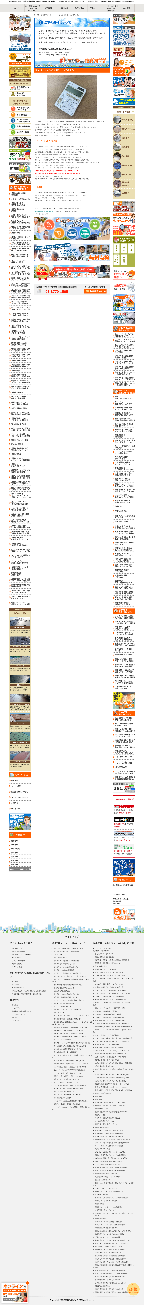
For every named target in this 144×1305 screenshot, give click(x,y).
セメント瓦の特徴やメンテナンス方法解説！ (20, 302)
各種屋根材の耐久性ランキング (105, 1210)
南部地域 (14, 841)
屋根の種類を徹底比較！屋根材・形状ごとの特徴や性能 (113, 1026)
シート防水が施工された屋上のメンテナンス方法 (20, 273)
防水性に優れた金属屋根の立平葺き (107, 1228)
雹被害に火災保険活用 (102, 1286)
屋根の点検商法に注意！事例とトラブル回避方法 (124, 660)
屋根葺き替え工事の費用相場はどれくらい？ (124, 414)
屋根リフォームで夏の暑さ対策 (64, 1003)
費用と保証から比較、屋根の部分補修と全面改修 (125, 419)
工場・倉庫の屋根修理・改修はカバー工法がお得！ (125, 730)
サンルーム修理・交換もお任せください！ (124, 724)
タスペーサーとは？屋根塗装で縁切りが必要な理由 (112, 1074)
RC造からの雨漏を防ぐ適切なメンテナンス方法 (111, 1158)
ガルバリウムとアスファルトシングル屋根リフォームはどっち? (21, 495)
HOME (36, 15)
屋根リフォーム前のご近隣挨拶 (64, 970)
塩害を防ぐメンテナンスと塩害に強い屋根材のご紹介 (113, 1240)
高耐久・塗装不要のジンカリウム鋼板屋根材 (20, 526)
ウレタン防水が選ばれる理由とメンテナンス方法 (20, 267)
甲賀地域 (14, 845)
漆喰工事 (125, 138)
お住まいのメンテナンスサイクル (106, 1188)
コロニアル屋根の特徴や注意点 (122, 458)
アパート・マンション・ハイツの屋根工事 (68, 1009)
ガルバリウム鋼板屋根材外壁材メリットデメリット (125, 378)
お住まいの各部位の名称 (20, 199)
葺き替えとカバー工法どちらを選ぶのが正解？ (124, 430)
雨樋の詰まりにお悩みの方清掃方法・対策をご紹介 (125, 741)
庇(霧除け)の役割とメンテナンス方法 (18, 332)
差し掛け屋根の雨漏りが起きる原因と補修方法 (20, 387)
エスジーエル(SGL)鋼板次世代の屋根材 (20, 515)
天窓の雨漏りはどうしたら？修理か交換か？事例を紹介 (113, 1063)
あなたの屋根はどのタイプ (104, 954)
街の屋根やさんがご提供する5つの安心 (32, 8)
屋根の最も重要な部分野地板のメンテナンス (19, 449)
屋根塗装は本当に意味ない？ (18, 210)
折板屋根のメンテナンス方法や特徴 (107, 1044)
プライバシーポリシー (19, 797)
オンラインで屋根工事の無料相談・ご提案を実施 (124, 617)
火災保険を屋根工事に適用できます (65, 997)
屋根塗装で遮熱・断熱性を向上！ (106, 1124)
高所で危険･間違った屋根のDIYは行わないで (110, 1161)
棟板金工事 (126, 175)
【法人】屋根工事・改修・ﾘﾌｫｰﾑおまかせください (125, 772)
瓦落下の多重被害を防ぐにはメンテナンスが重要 (124, 532)
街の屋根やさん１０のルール (21, 954)
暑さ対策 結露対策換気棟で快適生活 (19, 397)
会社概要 (126, 8)
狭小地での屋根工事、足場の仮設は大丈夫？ (110, 987)
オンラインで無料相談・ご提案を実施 (66, 951)
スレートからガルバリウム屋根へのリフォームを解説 (125, 340)
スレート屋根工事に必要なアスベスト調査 (109, 1146)
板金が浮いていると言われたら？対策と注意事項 (125, 665)
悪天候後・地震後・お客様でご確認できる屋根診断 (112, 960)
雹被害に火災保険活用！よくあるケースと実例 (124, 598)
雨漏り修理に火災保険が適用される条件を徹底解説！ (113, 1292)
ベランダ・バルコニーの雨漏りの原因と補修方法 (20, 296)
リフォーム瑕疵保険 (18, 961)
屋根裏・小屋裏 (17, 392)
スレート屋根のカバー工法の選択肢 (125, 447)
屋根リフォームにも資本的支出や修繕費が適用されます (72, 1043)
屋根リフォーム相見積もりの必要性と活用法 (68, 1033)
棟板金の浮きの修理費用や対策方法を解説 (20, 228)
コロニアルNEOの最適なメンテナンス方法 (124, 496)
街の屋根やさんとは (18, 948)
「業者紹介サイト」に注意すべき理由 (123, 687)
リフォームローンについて (62, 1040)
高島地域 (14, 856)
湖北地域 (14, 864)
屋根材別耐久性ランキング (18, 465)
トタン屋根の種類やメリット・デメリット (123, 463)
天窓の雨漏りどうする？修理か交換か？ (20, 568)
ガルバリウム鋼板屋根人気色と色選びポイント (124, 362)
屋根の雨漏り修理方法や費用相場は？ (20, 544)
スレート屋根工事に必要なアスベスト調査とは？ (20, 591)
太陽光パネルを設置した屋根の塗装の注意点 (124, 474)
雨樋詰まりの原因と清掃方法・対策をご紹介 (68, 1088)
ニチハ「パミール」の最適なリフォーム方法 (110, 975)
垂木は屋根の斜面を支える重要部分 (65, 1052)
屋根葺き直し (127, 165)
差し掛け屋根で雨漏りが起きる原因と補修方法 (110, 1259)
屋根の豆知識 (16, 454)
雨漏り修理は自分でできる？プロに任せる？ (20, 216)
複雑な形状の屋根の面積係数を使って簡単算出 (20, 365)
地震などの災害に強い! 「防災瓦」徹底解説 (123, 560)
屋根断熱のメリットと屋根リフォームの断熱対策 (20, 580)
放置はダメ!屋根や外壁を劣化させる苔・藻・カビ (20, 477)
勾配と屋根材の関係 (19, 408)
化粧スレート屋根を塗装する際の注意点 (122, 479)
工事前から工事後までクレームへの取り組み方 (124, 633)
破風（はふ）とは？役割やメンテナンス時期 (20, 603)
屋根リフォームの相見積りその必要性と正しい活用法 (125, 622)
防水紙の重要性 (17, 444)
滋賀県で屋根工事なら (19, 792)
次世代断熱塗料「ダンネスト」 (121, 576)
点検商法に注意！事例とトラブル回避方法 (68, 973)
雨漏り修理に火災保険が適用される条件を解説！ (124, 592)
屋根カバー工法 (128, 129)
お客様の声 (63, 8)
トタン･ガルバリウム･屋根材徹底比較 (19, 502)
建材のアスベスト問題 (19, 440)
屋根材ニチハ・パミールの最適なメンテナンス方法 (125, 485)
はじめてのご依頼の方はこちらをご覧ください (69, 948)
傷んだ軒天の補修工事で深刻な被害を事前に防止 (20, 255)
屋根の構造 (15, 233)
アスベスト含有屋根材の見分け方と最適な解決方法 (112, 1143)
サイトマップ (16, 809)
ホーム (16, 8)
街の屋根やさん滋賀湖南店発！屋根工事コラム (27, 994)
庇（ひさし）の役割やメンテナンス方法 (20, 556)
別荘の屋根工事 (121, 767)
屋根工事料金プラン (60, 958)
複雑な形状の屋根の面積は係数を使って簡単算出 (111, 1112)
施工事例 (48, 8)
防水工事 (125, 156)
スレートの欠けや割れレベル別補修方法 (123, 452)
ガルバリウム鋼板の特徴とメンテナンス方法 (20, 521)
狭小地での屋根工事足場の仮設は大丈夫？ (123, 501)
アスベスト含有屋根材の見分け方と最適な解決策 (20, 435)
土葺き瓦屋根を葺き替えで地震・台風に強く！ (20, 314)
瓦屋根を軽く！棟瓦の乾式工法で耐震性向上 (110, 1133)
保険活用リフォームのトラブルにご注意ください (125, 682)
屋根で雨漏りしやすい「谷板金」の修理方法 (19, 419)
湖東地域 (14, 860)
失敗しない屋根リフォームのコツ (123, 403)
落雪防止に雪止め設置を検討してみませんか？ (69, 1076)
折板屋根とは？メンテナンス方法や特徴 (124, 468)
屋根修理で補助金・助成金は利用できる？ (123, 603)
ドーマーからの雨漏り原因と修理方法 (19, 562)
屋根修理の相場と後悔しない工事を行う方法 (123, 408)
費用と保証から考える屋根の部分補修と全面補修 (70, 1046)
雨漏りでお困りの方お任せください (65, 964)
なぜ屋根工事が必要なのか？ (124, 397)
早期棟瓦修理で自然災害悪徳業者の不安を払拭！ (20, 320)
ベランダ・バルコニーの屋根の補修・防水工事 (69, 1000)
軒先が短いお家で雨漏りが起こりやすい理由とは (20, 429)
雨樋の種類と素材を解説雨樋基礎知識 (20, 585)
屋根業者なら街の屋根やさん (21, 1011)
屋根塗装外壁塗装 (125, 184)
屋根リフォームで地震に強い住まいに (66, 994)
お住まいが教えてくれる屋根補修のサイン (124, 425)
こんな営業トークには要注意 (123, 650)
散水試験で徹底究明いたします (64, 988)
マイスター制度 (17, 967)
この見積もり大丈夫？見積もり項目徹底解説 (123, 639)
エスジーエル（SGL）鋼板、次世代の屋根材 (110, 1225)
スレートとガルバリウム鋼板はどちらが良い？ (124, 335)
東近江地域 (15, 849)
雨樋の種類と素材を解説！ (62, 1098)
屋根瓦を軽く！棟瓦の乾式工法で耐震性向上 (123, 549)
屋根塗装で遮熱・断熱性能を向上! (123, 582)
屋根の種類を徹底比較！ (120, 436)
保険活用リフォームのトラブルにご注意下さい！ (111, 1234)
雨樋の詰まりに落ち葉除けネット (65, 1091)
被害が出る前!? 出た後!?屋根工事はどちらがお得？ (125, 644)
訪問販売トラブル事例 (123, 654)
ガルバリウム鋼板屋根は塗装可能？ (124, 351)
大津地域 (14, 853)
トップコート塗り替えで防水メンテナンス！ (20, 597)
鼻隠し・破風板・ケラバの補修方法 (20, 238)
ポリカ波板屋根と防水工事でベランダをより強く (125, 735)
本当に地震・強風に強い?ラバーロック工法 (21, 355)
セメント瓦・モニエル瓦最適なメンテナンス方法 (20, 308)
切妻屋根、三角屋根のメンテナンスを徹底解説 (20, 381)
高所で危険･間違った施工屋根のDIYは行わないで (21, 532)
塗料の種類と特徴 (123, 799)
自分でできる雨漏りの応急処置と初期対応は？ (124, 587)
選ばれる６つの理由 (18, 951)
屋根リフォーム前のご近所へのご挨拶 (122, 628)
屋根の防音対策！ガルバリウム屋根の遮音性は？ (125, 384)
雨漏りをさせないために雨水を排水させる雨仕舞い (112, 1262)
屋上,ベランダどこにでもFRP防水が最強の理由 (20, 285)
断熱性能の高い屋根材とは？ (17, 574)
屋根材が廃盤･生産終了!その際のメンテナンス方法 (112, 1084)
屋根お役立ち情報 (122, 521)
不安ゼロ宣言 (16, 958)
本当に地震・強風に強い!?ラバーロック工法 (109, 1253)
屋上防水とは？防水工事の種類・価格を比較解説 (20, 291)
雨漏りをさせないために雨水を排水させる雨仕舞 (20, 413)
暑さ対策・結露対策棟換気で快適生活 (107, 1118)
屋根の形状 (15, 371)
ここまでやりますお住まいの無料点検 (111, 8)
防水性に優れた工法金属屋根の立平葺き (19, 344)
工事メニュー (95, 8)
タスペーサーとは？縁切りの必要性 (19, 261)
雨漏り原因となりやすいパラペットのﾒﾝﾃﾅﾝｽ (20, 279)
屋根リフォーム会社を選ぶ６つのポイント (125, 516)
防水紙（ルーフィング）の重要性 (106, 1201)
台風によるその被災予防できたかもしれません (125, 527)
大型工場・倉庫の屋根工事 (62, 1006)
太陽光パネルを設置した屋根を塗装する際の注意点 (70, 1101)
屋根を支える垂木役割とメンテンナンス (19, 538)
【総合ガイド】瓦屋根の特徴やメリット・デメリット (113, 1023)
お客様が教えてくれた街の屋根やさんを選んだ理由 (29, 991)
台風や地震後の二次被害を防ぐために (124, 543)
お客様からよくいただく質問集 (105, 969)
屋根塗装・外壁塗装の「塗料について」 (108, 963)
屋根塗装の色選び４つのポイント (122, 571)
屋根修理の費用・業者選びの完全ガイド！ (20, 204)
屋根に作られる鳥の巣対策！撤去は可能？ (68, 1095)
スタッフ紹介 (16, 786)
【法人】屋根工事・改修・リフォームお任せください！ (72, 1016)
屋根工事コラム (46, 15)
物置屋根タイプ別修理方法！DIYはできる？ (123, 719)
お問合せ (14, 803)
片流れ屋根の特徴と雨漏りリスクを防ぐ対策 (20, 375)
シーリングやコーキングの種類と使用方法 (20, 338)
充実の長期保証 (17, 964)
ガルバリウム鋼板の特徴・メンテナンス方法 (110, 1152)
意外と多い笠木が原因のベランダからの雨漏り (20, 249)
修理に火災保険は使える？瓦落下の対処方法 (125, 538)
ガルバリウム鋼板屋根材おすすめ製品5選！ (124, 368)
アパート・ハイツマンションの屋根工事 (123, 762)
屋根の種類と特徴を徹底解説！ (19, 194)
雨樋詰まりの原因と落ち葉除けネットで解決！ (125, 746)
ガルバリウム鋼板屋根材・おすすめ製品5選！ (110, 996)
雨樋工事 (125, 147)
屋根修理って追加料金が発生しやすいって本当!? (124, 671)
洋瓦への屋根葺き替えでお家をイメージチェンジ (20, 488)
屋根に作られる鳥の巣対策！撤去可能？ (124, 752)
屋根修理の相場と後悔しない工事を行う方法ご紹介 (70, 1027)
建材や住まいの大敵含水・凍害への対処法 (19, 403)
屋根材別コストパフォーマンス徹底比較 (20, 459)
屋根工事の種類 (123, 112)
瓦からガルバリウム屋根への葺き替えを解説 (124, 346)
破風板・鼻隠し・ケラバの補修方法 (107, 1060)
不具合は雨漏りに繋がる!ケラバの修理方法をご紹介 (112, 1078)
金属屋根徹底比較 (101, 1218)
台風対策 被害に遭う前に (62, 991)
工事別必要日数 (121, 511)
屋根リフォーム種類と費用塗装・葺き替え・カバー (125, 441)
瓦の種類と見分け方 (19, 424)
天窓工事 (125, 193)
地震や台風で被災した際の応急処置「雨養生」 (20, 350)
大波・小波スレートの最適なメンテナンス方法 (20, 326)
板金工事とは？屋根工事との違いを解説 (20, 222)
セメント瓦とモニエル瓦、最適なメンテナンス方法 (112, 1050)
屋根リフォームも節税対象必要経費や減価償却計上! (125, 778)
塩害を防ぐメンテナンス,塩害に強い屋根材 (20, 471)
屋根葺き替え (127, 120)
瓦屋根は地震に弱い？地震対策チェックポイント (125, 554)
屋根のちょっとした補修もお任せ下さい (67, 967)
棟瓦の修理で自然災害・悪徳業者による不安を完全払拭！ (114, 1090)
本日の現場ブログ (18, 988)
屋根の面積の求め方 (19, 361)
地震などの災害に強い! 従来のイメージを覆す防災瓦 (112, 1139)
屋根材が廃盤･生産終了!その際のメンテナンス (20, 483)
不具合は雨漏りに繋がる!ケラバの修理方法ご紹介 (20, 243)
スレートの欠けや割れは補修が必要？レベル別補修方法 (113, 1038)
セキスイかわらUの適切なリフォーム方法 (109, 972)
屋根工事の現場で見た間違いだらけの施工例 (123, 565)
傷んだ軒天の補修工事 (102, 1180)
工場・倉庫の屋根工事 (123, 757)
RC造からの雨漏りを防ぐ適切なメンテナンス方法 (21, 550)
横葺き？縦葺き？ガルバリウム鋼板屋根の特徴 (125, 373)
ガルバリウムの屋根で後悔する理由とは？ (19, 509)
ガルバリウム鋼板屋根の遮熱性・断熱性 (124, 357)
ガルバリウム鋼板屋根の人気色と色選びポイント (111, 1017)
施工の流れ (79, 8)
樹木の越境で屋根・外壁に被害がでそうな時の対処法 (125, 676)
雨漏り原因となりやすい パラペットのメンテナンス (71, 1064)
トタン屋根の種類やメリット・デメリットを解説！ (112, 1041)
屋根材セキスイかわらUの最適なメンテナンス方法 (125, 490)
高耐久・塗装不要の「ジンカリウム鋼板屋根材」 (111, 1155)
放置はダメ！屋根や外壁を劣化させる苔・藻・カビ (112, 1243)
